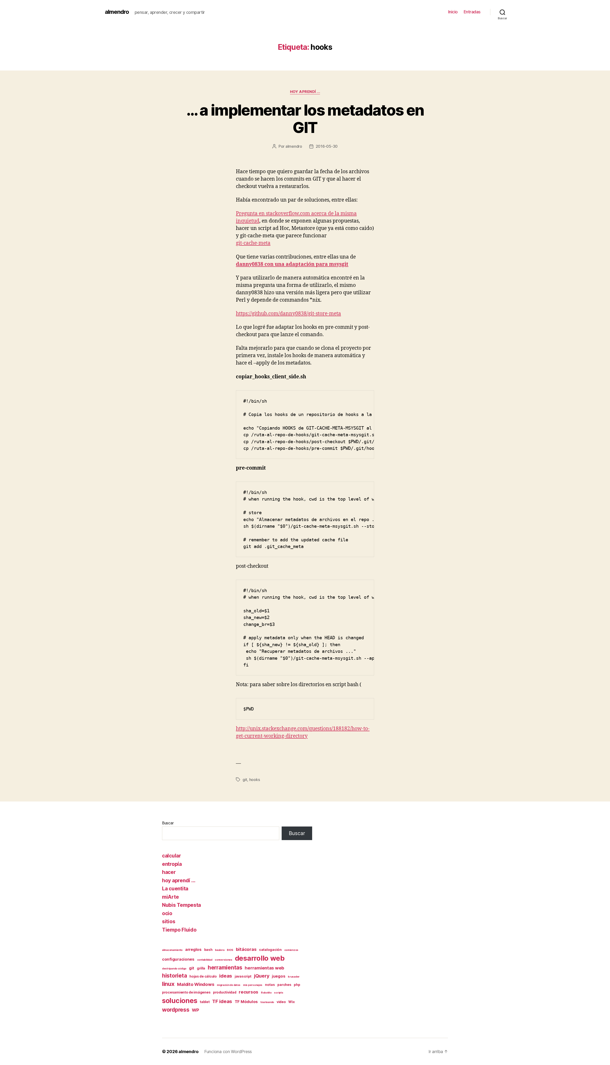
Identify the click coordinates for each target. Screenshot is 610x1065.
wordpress (175, 1009)
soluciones (179, 1001)
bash (208, 950)
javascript (243, 976)
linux (168, 983)
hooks (254, 779)
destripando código (174, 968)
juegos (278, 976)
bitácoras (246, 949)
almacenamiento (172, 950)
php (297, 985)
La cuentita (175, 889)
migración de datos (228, 985)
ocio (167, 913)
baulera (219, 950)
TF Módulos (246, 1001)
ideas (225, 976)
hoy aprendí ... (305, 92)
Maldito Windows (195, 984)
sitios (168, 921)
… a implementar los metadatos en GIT (305, 119)
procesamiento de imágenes (186, 992)
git (245, 779)
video (281, 1002)
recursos (248, 992)
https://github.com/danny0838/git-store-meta (288, 313)
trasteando (267, 1002)
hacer (169, 872)
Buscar (167, 823)
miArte (170, 897)
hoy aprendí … (178, 880)
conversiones (223, 959)
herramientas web (264, 968)
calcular (171, 856)
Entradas (472, 11)
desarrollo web (260, 958)
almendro (117, 12)
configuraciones (178, 959)
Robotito (266, 992)
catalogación (270, 950)
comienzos (291, 950)
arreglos (193, 949)
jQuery (261, 976)
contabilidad (204, 959)
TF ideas (222, 1001)
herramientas (225, 967)
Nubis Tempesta (181, 905)
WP (195, 1010)
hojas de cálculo (203, 976)
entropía (172, 864)
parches (284, 985)
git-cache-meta (253, 243)
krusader (294, 976)
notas (270, 985)
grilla (201, 968)
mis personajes (252, 985)
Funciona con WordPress (228, 1051)
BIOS (230, 950)
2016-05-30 (327, 146)
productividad (224, 992)
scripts (278, 992)
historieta (174, 975)
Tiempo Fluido (179, 930)
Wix (291, 1002)
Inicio (453, 11)
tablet (204, 1002)
